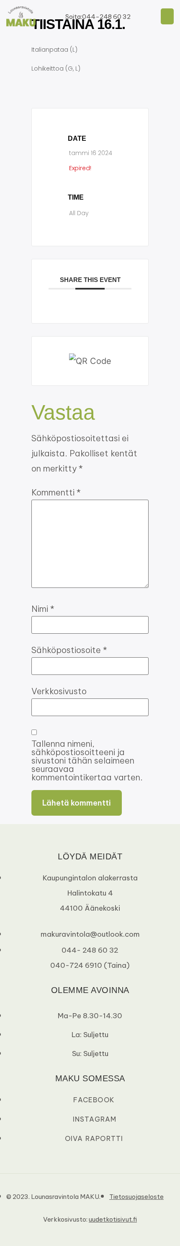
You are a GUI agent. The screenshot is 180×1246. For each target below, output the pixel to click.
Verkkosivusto (59, 691)
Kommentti (56, 492)
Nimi (42, 609)
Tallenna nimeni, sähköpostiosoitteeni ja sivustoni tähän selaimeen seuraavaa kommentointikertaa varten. (87, 761)
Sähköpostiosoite (69, 650)
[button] (167, 16)
